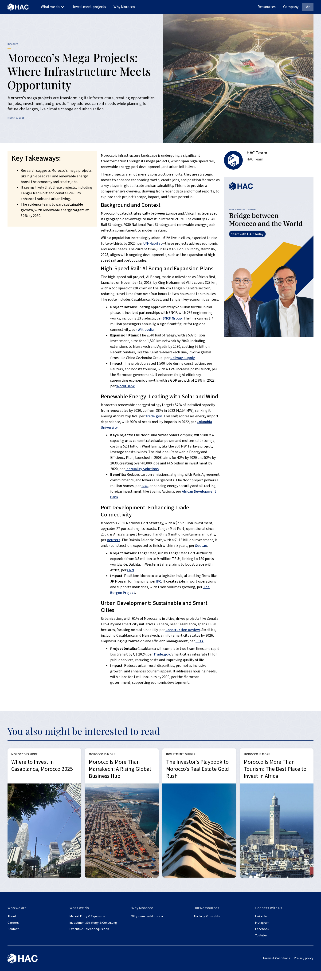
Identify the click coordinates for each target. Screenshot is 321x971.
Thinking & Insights (206, 916)
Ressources (267, 6)
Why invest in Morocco (147, 916)
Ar (308, 6)
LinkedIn (261, 916)
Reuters (113, 540)
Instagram (262, 923)
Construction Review (182, 629)
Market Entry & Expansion (87, 916)
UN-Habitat (152, 243)
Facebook (262, 929)
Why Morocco (124, 6)
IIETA (200, 641)
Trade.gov (153, 416)
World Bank (125, 386)
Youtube (261, 935)
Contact (13, 929)
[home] (18, 7)
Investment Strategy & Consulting (93, 923)
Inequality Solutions (142, 469)
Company (290, 6)
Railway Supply (182, 357)
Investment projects (89, 6)
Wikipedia (146, 329)
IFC (158, 581)
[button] (52, 7)
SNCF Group (172, 318)
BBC (144, 485)
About (12, 916)
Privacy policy (303, 958)
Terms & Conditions (276, 958)
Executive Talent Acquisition (89, 929)
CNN (130, 570)
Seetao (201, 545)
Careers (13, 923)
